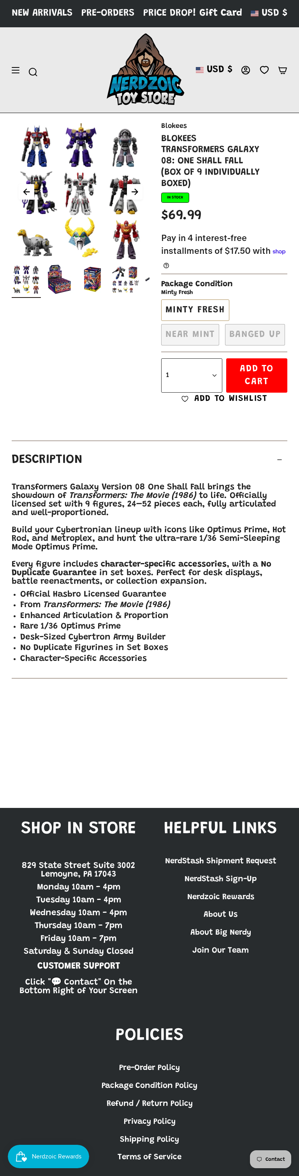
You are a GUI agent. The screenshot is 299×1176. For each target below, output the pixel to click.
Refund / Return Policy (150, 1104)
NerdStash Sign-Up (221, 879)
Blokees (174, 126)
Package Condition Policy (149, 1086)
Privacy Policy (150, 1122)
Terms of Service (149, 1157)
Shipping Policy (149, 1140)
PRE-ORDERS (108, 13)
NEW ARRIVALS (42, 13)
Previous (26, 192)
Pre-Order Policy (149, 1068)
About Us (220, 915)
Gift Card (220, 13)
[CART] (283, 70)
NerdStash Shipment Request (220, 861)
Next (134, 192)
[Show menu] (15, 70)
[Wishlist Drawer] (264, 70)
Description (47, 460)
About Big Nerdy (220, 933)
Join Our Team (220, 951)
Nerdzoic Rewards (220, 897)
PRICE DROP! (169, 13)
